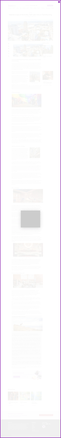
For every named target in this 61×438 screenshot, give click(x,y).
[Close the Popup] (59, 2)
